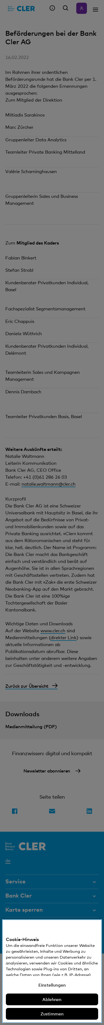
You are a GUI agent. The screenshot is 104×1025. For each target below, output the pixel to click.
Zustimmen (52, 1013)
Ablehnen (51, 999)
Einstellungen (52, 985)
